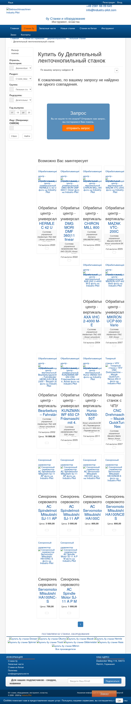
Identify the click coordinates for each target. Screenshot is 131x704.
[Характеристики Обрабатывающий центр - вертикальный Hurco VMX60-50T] (91, 439)
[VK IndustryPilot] (122, 669)
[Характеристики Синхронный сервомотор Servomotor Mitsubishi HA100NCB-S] (114, 530)
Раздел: (13, 73)
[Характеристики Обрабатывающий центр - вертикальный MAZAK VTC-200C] (114, 252)
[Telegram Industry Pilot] (109, 669)
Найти (27, 136)
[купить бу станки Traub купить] (50, 641)
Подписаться (112, 681)
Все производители (65, 649)
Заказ (13, 34)
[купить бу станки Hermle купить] (108, 638)
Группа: (13, 84)
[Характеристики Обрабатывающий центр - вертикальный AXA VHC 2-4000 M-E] (91, 346)
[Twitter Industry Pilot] (104, 669)
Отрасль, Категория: (15, 61)
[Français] (40, 2)
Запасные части (47, 28)
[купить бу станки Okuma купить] (52, 638)
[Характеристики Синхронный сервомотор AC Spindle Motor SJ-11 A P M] (69, 613)
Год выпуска (16, 107)
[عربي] (46, 2)
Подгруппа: (15, 95)
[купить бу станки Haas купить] (110, 641)
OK (119, 700)
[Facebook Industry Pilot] (100, 669)
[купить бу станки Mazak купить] (80, 638)
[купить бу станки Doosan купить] (23, 638)
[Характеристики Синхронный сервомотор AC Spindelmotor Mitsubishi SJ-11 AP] (47, 530)
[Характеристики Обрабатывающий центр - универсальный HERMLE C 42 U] (47, 248)
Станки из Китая (88, 28)
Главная (14, 28)
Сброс (14, 136)
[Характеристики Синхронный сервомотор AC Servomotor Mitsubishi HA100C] (91, 530)
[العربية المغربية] (34, 2)
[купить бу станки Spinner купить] (22, 641)
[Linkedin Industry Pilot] (113, 669)
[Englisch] (23, 2)
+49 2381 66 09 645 (99, 6)
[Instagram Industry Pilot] (117, 669)
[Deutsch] (17, 2)
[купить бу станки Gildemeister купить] (81, 641)
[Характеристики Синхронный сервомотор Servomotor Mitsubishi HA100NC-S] (47, 613)
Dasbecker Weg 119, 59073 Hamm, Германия (110, 662)
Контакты (26, 34)
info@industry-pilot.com (101, 10)
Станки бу (29, 28)
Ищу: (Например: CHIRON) (19, 121)
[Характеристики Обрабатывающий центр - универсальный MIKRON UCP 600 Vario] (114, 346)
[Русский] (29, 2)
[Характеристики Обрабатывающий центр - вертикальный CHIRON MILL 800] (91, 248)
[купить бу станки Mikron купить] (65, 645)
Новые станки (68, 28)
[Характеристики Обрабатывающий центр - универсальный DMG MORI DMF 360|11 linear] (69, 260)
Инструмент (107, 28)
